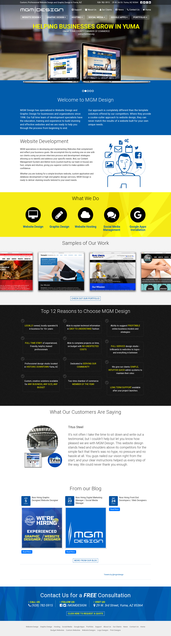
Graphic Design (56, 17)
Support (78, 10)
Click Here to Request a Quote (85, 613)
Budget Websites (57, 630)
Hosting (76, 17)
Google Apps (118, 17)
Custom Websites (73, 630)
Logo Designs (102, 630)
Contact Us (134, 10)
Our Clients (106, 10)
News (121, 10)
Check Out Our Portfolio (85, 298)
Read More (27, 552)
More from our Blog (85, 560)
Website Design (31, 17)
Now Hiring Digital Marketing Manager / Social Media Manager (88, 500)
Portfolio (139, 17)
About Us (91, 10)
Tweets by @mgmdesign (113, 575)
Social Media (96, 17)
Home (148, 10)
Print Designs (115, 630)
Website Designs (88, 630)
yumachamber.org (86, 34)
